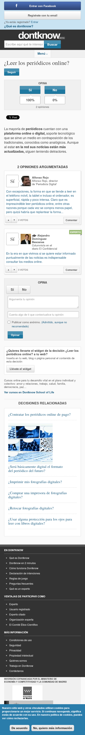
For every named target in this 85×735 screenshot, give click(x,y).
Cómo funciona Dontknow (23, 568)
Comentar (71, 220)
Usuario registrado (19, 609)
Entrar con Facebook (42, 6)
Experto (13, 604)
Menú (43, 53)
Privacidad (15, 650)
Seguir (11, 72)
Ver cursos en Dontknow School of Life (29, 392)
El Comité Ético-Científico (23, 624)
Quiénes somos (18, 660)
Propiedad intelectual (21, 655)
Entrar (34, 22)
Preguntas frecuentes (21, 583)
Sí (30, 90)
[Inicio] (42, 35)
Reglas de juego (18, 578)
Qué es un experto (19, 588)
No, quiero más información (52, 728)
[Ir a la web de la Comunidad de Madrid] (27, 692)
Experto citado (17, 614)
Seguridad (15, 645)
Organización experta (21, 619)
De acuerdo (20, 728)
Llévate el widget (20, 369)
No (55, 90)
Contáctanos (16, 671)
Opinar (15, 335)
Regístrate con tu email (42, 15)
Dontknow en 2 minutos (22, 563)
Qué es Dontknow (19, 558)
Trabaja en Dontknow (21, 665)
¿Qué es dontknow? (18, 26)
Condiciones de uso (20, 640)
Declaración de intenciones (24, 573)
